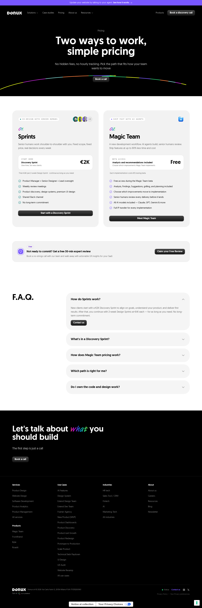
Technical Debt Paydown (69, 554)
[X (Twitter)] (188, 590)
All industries (108, 517)
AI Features (63, 491)
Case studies (48, 13)
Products (160, 13)
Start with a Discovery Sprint (55, 213)
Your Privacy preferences (180, 594)
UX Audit (62, 565)
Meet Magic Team (146, 218)
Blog (150, 507)
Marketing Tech (110, 512)
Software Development (23, 501)
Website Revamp (65, 570)
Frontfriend (17, 537)
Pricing (61, 13)
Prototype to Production (69, 544)
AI (104, 507)
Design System (64, 496)
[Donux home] (14, 13)
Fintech (106, 501)
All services (17, 517)
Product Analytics (20, 507)
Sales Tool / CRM (110, 496)
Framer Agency (65, 512)
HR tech (106, 491)
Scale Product (64, 549)
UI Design (62, 560)
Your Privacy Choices (110, 604)
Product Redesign (66, 539)
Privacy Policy (162, 594)
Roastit (15, 548)
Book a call (101, 79)
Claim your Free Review (169, 251)
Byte (14, 542)
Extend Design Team (67, 501)
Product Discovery (66, 528)
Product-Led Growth (67, 533)
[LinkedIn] (184, 590)
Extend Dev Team (65, 507)
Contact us (78, 323)
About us (72, 13)
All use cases (63, 576)
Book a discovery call (181, 13)
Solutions (31, 13)
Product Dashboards (67, 523)
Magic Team (17, 532)
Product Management (22, 512)
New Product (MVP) (67, 517)
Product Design (19, 491)
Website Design (19, 496)
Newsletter (153, 512)
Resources (86, 13)
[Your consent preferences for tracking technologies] (197, 603)
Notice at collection (82, 604)
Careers (151, 496)
